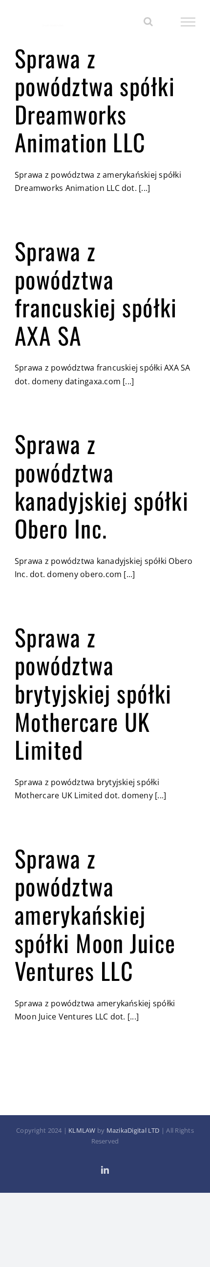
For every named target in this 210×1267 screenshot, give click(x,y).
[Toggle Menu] (188, 22)
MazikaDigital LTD (133, 1130)
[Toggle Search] (148, 21)
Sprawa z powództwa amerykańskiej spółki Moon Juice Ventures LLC (95, 914)
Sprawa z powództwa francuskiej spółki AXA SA (96, 293)
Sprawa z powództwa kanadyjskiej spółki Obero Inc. (102, 485)
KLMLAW (81, 1130)
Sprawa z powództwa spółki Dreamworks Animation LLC (95, 100)
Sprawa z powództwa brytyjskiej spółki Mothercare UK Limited (93, 693)
